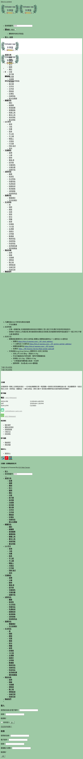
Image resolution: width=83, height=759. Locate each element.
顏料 (10, 103)
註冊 (3, 756)
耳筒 (10, 212)
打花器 (11, 143)
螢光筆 (11, 84)
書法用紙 (12, 120)
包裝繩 (11, 257)
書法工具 (12, 115)
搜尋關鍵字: (9, 26)
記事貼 (11, 94)
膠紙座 (11, 91)
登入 (12, 722)
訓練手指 (12, 170)
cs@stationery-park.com (13, 411)
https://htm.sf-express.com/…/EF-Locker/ (39, 346)
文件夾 (11, 86)
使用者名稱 (5, 735)
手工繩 (11, 136)
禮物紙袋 (12, 265)
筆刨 (10, 62)
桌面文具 (8, 55)
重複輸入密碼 (6, 748)
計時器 (11, 234)
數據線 (11, 236)
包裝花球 (12, 267)
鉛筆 (10, 57)
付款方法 (8, 432)
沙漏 (10, 155)
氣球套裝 (12, 189)
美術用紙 (12, 117)
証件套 (11, 162)
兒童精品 (8, 150)
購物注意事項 (9, 427)
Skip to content (6, 2)
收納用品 (12, 241)
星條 (10, 124)
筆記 (10, 69)
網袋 (10, 209)
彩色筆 (11, 81)
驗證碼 (4, 718)
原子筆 (11, 74)
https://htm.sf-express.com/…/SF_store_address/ (35, 341)
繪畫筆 (11, 105)
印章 (10, 72)
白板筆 (11, 79)
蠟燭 (10, 174)
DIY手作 (8, 122)
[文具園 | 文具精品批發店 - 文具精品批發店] (19, 14)
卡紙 (10, 126)
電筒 (10, 214)
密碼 (3, 714)
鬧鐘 (10, 219)
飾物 (10, 158)
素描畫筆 (12, 108)
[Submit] (5, 28)
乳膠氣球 (12, 184)
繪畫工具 (12, 112)
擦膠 (10, 60)
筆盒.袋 (11, 160)
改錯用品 (12, 96)
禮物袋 (11, 260)
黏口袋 (11, 262)
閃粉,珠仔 (12, 146)
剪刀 (10, 64)
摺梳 (10, 207)
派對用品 (8, 172)
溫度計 (11, 231)
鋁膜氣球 (12, 186)
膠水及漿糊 (13, 98)
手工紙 (11, 134)
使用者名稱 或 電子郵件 (10, 710)
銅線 (10, 255)
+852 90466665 (11, 398)
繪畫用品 (8, 100)
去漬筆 (11, 229)
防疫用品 (12, 243)
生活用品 (8, 202)
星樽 (10, 153)
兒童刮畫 (12, 167)
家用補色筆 (13, 246)
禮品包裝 (8, 250)
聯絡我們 (8, 271)
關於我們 (8, 425)
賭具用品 (12, 239)
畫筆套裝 (12, 110)
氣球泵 (11, 176)
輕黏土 (11, 139)
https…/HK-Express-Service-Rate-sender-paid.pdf (36, 349)
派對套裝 (12, 191)
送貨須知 (8, 434)
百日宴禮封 (13, 200)
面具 (10, 131)
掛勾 (10, 217)
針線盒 (11, 224)
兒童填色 (12, 165)
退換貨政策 (8, 429)
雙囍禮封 (12, 198)
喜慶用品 (8, 195)
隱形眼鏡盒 (13, 248)
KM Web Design (24, 467)
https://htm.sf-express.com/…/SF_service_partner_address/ (51, 344)
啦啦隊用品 (13, 193)
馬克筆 (11, 77)
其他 (10, 148)
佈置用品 (12, 181)
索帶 (10, 222)
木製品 (11, 141)
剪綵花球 (12, 270)
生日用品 (12, 179)
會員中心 (8, 453)
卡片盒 (11, 226)
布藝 (10, 129)
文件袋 (11, 89)
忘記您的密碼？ (6, 727)
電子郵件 (4, 740)
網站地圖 (8, 445)
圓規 (10, 67)
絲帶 (10, 253)
